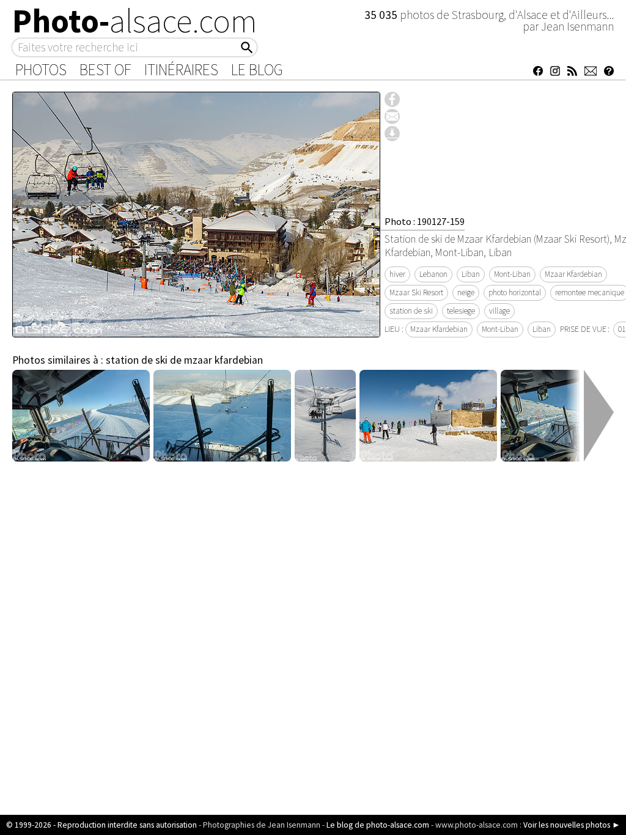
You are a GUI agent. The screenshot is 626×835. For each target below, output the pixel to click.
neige (465, 292)
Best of (105, 69)
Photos (41, 69)
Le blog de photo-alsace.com (377, 825)
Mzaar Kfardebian (573, 274)
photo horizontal (514, 292)
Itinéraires (181, 69)
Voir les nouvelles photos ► (571, 825)
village (499, 311)
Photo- (134, 21)
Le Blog (257, 69)
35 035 (382, 14)
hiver (397, 274)
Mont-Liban (512, 274)
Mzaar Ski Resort (416, 292)
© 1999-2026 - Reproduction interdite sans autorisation (101, 825)
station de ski (411, 311)
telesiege (461, 311)
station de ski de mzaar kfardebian (184, 360)
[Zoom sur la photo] (196, 331)
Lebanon (433, 274)
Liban (471, 274)
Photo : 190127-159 (425, 221)
